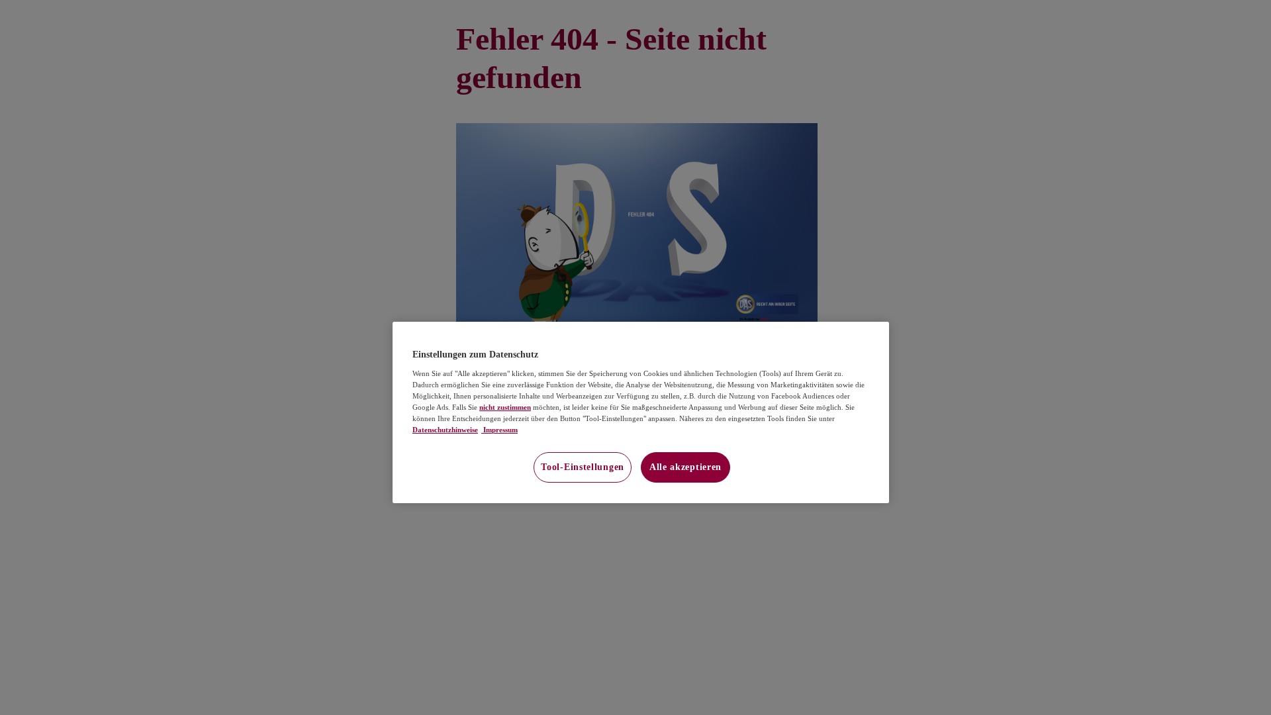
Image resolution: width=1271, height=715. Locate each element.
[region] (641, 412)
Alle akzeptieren (685, 467)
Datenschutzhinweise (445, 430)
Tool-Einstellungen (582, 467)
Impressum (499, 430)
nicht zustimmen (505, 407)
